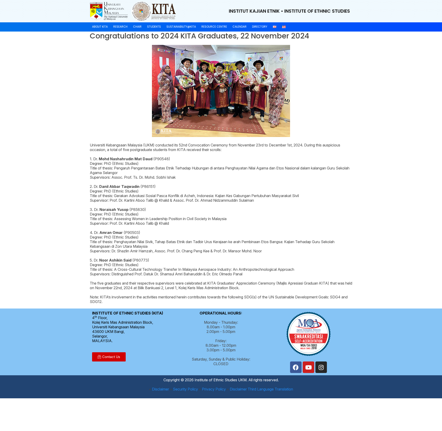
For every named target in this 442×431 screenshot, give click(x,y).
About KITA (100, 27)
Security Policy (185, 389)
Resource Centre (214, 27)
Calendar (240, 27)
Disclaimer (160, 389)
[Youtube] (308, 367)
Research (120, 27)
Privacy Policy (214, 389)
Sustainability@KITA (181, 27)
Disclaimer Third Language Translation (261, 389)
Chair (137, 27)
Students (154, 27)
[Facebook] (296, 367)
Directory (259, 27)
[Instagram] (321, 367)
